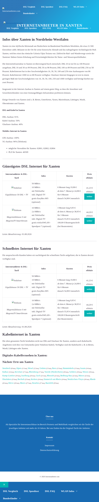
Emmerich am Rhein (52, 379)
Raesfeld (49, 383)
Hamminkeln (68, 368)
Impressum (49, 445)
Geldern (72, 372)
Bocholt (21, 379)
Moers (22, 383)
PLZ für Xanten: (15, 152)
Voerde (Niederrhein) (53, 372)
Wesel (30, 368)
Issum (82, 368)
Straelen (35, 383)
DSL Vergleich (29, 7)
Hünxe (81, 375)
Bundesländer (29, 13)
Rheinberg (33, 372)
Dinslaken (6, 379)
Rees (54, 368)
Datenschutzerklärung (49, 450)
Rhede (92, 379)
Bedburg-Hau (66, 375)
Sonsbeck (6, 368)
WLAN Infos (78, 7)
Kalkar (5, 372)
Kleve (11, 383)
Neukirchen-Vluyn (75, 379)
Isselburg (25, 375)
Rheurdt (50, 375)
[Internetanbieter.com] (13, 23)
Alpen (18, 368)
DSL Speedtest (47, 7)
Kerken (34, 379)
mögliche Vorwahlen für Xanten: (22, 148)
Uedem (43, 368)
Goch (38, 375)
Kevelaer (18, 372)
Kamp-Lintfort (8, 375)
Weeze (85, 372)
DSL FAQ (63, 7)
